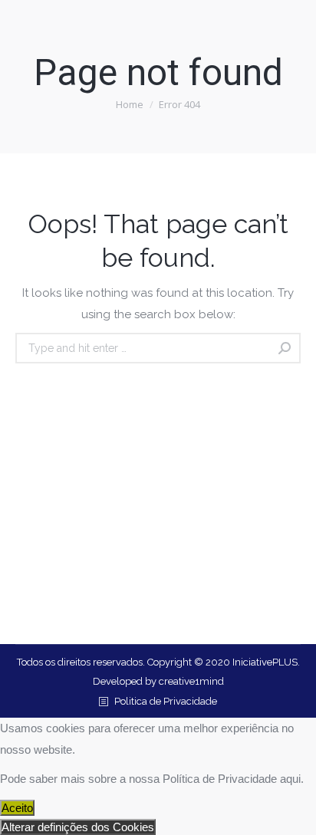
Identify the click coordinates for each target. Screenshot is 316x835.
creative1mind (191, 681)
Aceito (17, 807)
